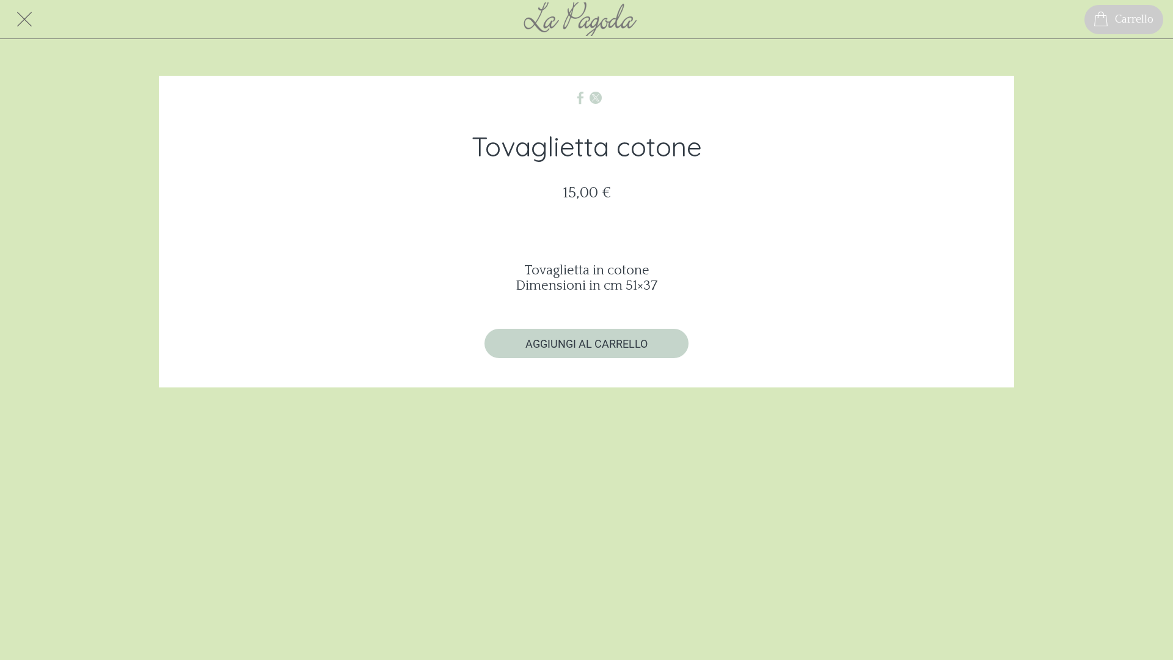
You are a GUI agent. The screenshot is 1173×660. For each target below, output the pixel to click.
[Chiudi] (24, 19)
